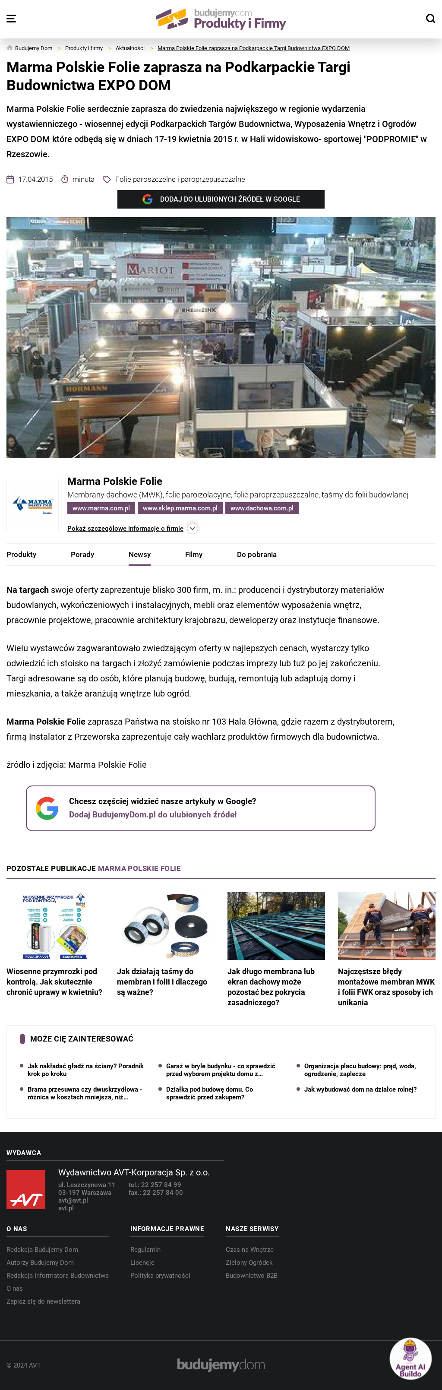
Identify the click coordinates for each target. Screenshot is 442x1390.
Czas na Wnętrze (250, 1250)
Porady (82, 554)
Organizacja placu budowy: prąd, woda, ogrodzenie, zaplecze (360, 1070)
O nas (14, 1288)
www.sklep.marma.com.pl (180, 508)
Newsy (140, 554)
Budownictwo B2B (252, 1275)
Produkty (21, 554)
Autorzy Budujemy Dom (40, 1263)
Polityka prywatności (160, 1275)
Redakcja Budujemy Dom (42, 1250)
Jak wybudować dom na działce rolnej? (360, 1089)
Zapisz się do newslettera (43, 1301)
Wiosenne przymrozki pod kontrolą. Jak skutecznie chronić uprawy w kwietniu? (54, 982)
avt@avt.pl (73, 1200)
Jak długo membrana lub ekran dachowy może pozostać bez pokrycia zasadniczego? (271, 987)
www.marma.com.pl (101, 508)
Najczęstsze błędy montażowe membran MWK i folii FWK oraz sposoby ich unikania (386, 987)
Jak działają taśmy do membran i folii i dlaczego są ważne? (162, 982)
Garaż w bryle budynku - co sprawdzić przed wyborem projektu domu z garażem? (220, 1070)
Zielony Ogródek (249, 1263)
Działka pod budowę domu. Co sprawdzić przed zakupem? (209, 1093)
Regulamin (145, 1250)
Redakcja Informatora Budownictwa (57, 1275)
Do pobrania (257, 554)
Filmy (193, 554)
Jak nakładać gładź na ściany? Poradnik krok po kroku (86, 1070)
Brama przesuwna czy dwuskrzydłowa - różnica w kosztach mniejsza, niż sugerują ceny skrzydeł (85, 1093)
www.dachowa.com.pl (262, 508)
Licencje (142, 1263)
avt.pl (66, 1208)
